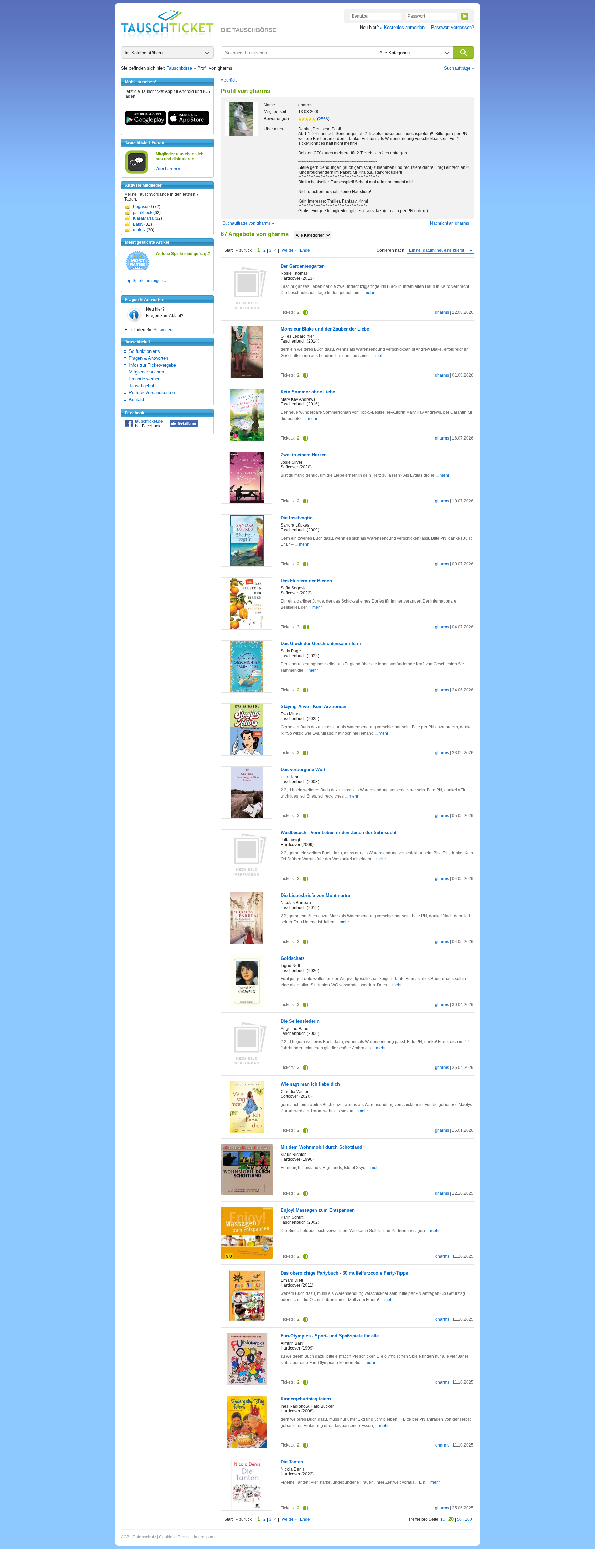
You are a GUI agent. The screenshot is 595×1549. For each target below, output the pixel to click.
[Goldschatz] (247, 1005)
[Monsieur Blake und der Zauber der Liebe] (247, 376)
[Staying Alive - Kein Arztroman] (247, 753)
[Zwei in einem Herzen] (247, 501)
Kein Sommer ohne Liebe (308, 391)
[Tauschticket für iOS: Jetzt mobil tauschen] (188, 123)
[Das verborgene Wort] (247, 816)
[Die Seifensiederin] (247, 1068)
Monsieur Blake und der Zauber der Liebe (325, 329)
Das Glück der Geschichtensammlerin (321, 643)
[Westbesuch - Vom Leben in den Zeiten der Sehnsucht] (247, 879)
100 (468, 1519)
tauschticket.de (149, 421)
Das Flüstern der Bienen (306, 580)
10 (442, 1519)
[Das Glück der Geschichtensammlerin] (247, 691)
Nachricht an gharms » (451, 223)
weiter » (289, 250)
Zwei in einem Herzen (304, 454)
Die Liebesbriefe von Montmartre (315, 895)
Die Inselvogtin (297, 517)
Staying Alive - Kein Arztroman (313, 706)
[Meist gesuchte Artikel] (137, 270)
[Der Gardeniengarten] (247, 313)
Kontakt (136, 399)
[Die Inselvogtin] (247, 565)
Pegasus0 (142, 206)
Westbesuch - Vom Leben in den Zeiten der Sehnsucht (338, 832)
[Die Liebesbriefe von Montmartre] (247, 942)
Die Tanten (292, 1461)
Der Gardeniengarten (303, 266)
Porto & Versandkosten (152, 392)
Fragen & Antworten (148, 358)
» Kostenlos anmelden (402, 27)
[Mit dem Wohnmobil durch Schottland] (247, 1194)
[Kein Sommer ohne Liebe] (247, 439)
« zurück (229, 80)
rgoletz (139, 230)
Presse (184, 1537)
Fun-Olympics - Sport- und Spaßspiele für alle (330, 1336)
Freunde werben (144, 378)
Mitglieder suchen (146, 372)
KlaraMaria (143, 218)
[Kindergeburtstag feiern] (247, 1446)
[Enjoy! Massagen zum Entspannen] (247, 1257)
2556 (323, 119)
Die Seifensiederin (300, 1021)
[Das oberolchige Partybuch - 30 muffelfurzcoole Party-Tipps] (247, 1320)
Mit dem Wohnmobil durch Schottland (321, 1147)
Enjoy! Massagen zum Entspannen (318, 1210)
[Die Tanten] (247, 1509)
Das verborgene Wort (303, 769)
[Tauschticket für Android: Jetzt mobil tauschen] (145, 123)
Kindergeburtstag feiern (306, 1398)
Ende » (306, 250)
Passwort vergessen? (452, 27)
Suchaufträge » (459, 68)
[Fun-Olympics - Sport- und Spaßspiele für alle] (247, 1383)
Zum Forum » (168, 168)
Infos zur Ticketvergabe (152, 365)
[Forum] (137, 172)
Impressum (204, 1537)
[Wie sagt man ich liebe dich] (247, 1131)
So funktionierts (144, 351)
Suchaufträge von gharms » (248, 223)
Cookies (167, 1537)
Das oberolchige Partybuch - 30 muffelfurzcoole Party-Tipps (344, 1273)
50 (459, 1519)
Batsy (138, 224)
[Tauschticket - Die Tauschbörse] (167, 24)
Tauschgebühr (143, 385)
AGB (125, 1537)
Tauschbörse (179, 68)
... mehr (367, 292)
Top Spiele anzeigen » (146, 280)
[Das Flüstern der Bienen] (247, 627)
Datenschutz (144, 1537)
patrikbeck (142, 212)
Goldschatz (293, 958)
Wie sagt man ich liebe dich (310, 1084)
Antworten (163, 329)
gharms (442, 312)
